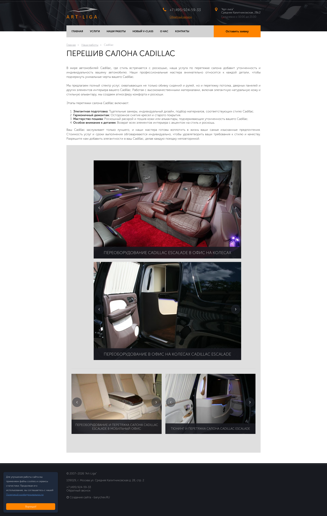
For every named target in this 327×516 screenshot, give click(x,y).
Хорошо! (30, 506)
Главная (71, 44)
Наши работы (89, 44)
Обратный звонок (181, 17)
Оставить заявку (237, 31)
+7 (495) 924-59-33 (185, 10)
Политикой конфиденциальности (24, 494)
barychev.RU (102, 497)
